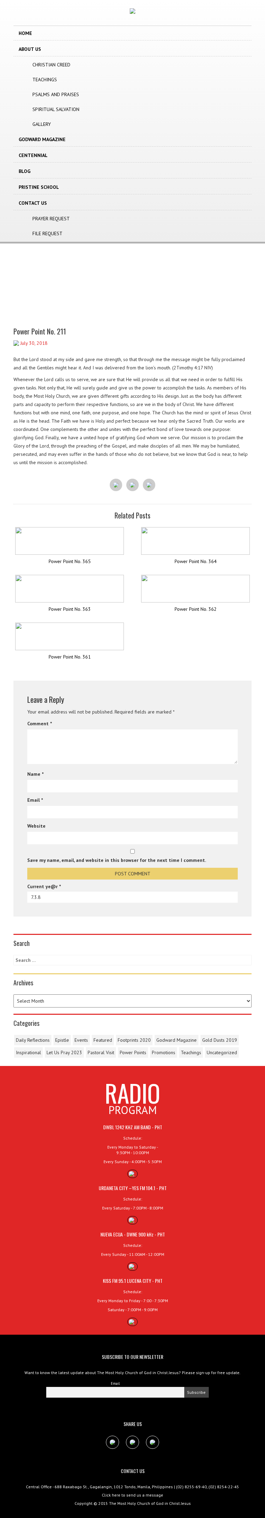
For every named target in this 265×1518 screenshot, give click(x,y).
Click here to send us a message (132, 1495)
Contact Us (33, 203)
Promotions (163, 1052)
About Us (30, 49)
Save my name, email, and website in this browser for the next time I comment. (116, 860)
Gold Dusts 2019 (219, 1040)
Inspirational (28, 1052)
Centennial (33, 155)
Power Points (133, 1052)
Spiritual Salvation (55, 109)
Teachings (44, 79)
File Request (47, 233)
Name (35, 774)
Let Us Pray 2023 (64, 1052)
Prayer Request (51, 218)
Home (25, 33)
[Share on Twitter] (132, 485)
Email (35, 800)
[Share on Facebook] (115, 485)
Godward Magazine (42, 139)
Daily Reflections (33, 1040)
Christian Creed (51, 65)
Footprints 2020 (134, 1040)
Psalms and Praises (55, 94)
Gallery (41, 124)
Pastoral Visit (101, 1052)
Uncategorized (222, 1052)
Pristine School (39, 187)
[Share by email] (149, 485)
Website (36, 826)
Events (81, 1040)
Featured (103, 1040)
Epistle (62, 1040)
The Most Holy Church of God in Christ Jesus (150, 1503)
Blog (24, 171)
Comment (39, 723)
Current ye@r (44, 886)
